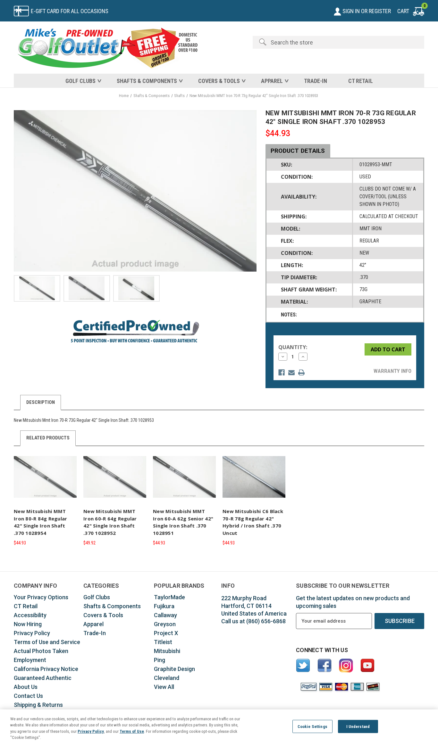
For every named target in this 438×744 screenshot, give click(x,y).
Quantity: (292, 347)
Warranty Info (392, 371)
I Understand (358, 726)
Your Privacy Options (41, 597)
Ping (159, 660)
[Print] (301, 372)
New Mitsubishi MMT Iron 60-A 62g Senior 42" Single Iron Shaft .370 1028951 (183, 522)
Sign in (350, 11)
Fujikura (164, 606)
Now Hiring (28, 624)
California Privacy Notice (46, 669)
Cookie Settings (312, 726)
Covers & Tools (219, 81)
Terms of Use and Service (47, 642)
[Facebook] (281, 372)
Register (380, 11)
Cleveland (166, 678)
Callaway (165, 615)
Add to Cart (45, 482)
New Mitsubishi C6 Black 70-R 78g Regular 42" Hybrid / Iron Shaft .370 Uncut (253, 522)
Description (40, 402)
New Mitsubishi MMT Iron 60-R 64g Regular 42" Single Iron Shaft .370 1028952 (110, 522)
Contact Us (28, 695)
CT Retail (360, 81)
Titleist (163, 642)
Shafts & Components (147, 81)
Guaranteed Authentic (43, 678)
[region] (219, 726)
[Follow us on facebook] (324, 665)
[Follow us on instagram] (346, 665)
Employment (30, 660)
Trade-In (315, 81)
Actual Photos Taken (41, 651)
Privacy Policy (32, 633)
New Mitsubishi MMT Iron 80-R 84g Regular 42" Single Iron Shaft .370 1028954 (40, 522)
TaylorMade (169, 597)
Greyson (165, 624)
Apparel (272, 81)
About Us (26, 686)
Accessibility (30, 615)
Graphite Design (174, 669)
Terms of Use (132, 731)
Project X (166, 633)
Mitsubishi (167, 651)
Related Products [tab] (48, 438)
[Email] (291, 372)
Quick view (44, 471)
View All (164, 686)
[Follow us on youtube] (367, 665)
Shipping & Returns (38, 704)
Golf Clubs (80, 81)
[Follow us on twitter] (303, 665)
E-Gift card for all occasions (69, 11)
